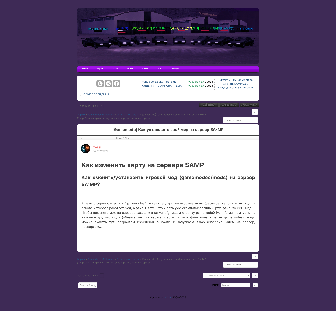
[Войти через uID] (100, 83)
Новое (115, 69)
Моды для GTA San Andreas (236, 87)
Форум (100, 69)
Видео (145, 69)
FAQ (160, 69)
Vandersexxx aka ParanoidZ (159, 81)
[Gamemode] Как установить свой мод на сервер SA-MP (174, 114)
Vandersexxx (196, 81)
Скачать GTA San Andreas (236, 79)
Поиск (130, 69)
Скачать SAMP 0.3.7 (236, 83)
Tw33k (97, 147)
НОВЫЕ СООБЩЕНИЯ (95, 94)
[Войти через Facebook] (116, 83)
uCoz (167, 297)
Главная (84, 69)
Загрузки (176, 69)
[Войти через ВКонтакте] (108, 83)
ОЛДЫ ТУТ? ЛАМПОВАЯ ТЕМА (162, 85)
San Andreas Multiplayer (101, 114)
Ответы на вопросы (128, 114)
